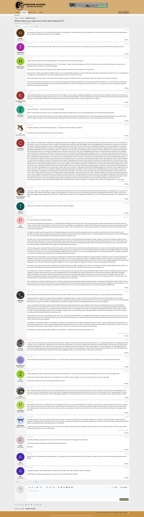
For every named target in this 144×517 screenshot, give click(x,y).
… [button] (22, 26)
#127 (127, 139)
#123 (127, 58)
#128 (127, 188)
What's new (32, 12)
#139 (127, 453)
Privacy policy (115, 512)
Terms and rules (107, 512)
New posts (17, 15)
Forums (24, 12)
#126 (127, 124)
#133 (127, 356)
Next (36, 26)
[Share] (125, 30)
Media (41, 12)
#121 (127, 29)
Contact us (99, 512)
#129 (127, 203)
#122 (127, 43)
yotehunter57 (19, 23)
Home (17, 12)
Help (121, 512)
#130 (127, 217)
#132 (127, 340)
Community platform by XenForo (64, 515)
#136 (127, 401)
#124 (127, 92)
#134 (127, 371)
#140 (127, 467)
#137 (127, 416)
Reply (127, 39)
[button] (37, 12)
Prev (17, 26)
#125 (127, 106)
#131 (127, 291)
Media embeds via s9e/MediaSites (85, 515)
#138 (127, 437)
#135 (127, 387)
